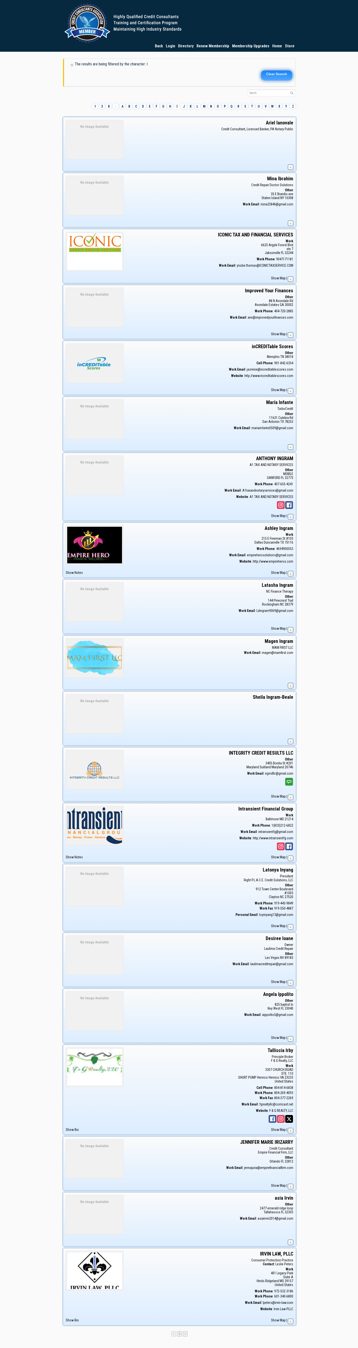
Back (159, 46)
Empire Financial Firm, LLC (275, 1152)
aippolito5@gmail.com (277, 1015)
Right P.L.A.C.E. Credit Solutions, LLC (268, 880)
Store (289, 46)
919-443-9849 (283, 903)
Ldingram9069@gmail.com (274, 611)
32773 (289, 478)
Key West (274, 1008)
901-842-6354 (283, 363)
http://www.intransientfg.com (273, 838)
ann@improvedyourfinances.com (270, 317)
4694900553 (284, 549)
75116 (289, 542)
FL (282, 253)
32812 (289, 1161)
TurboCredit (285, 409)
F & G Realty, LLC (282, 1061)
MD (282, 819)
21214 (289, 819)
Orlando (275, 1161)
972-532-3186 (283, 1291)
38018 (289, 357)
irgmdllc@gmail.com (279, 773)
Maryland (278, 767)
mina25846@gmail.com (277, 204)
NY (282, 198)
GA (282, 305)
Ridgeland (272, 1281)
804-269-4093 (283, 1093)
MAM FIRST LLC (282, 647)
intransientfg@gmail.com (275, 832)
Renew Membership (213, 46)
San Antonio (271, 422)
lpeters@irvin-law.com (278, 1303)
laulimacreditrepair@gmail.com (271, 964)
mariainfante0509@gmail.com (272, 428)
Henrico (274, 1077)
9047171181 (284, 259)
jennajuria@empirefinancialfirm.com (268, 1168)
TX (282, 422)
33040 (289, 1008)
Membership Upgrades (250, 46)
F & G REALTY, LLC (281, 1111)
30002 (289, 305)
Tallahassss (272, 1212)
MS (282, 1281)
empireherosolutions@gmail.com (270, 555)
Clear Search (276, 74)
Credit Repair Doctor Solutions (272, 185)
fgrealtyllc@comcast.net (276, 1104)
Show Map (278, 278)
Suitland (265, 767)
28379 (289, 604)
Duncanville (272, 542)
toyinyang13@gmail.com (276, 915)
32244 (289, 253)
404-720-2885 (283, 311)
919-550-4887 (283, 908)
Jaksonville (272, 253)
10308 (289, 198)
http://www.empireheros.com (273, 561)
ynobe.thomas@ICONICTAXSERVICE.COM (265, 265)
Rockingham (270, 604)
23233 (289, 1077)
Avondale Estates (267, 305)
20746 (289, 767)
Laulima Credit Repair (278, 949)
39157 (289, 1281)
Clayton (274, 897)
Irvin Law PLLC (283, 1309)
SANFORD (273, 478)
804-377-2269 (283, 1098)
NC (282, 604)
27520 (289, 897)
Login (170, 46)
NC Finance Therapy (279, 591)
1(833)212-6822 (282, 825)
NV (282, 958)
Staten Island (271, 198)
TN (282, 357)
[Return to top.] (290, 166)
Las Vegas (272, 958)
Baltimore (272, 819)
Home (277, 46)
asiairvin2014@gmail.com (275, 1218)
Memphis (273, 357)
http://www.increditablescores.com (269, 376)
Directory (186, 46)
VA (282, 1077)
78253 (289, 422)
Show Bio (72, 1130)
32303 (289, 1212)
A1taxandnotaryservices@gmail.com (267, 490)
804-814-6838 (283, 1088)
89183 (289, 958)
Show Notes (74, 573)
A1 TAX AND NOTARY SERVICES (271, 465)
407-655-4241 (283, 484)
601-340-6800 (283, 1296)
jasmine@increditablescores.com (270, 369)
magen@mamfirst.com (277, 653)
